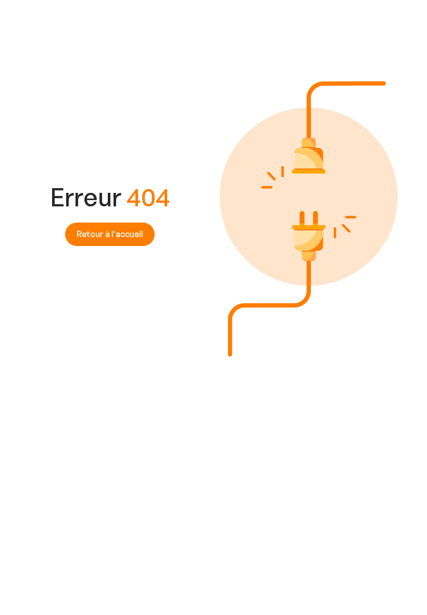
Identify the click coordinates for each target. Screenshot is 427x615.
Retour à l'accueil (110, 234)
